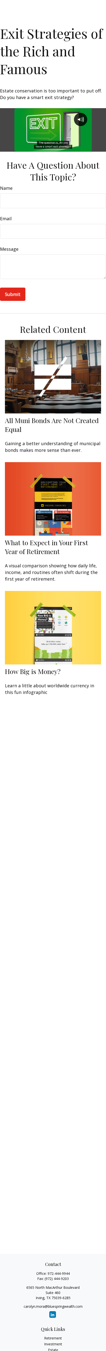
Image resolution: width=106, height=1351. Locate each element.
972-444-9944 (59, 1273)
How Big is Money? (33, 671)
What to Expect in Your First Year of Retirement (46, 547)
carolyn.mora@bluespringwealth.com (53, 1306)
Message (9, 249)
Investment (53, 1344)
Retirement (53, 1338)
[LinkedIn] (52, 1314)
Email (6, 218)
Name (6, 188)
